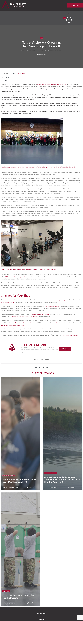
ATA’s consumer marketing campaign (55, 300)
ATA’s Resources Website (8, 329)
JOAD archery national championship (14, 277)
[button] (67, 13)
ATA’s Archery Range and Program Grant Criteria (24, 316)
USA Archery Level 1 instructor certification (20, 323)
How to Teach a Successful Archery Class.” (12, 325)
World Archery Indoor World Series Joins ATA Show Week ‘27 (19, 480)
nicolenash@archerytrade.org (70, 335)
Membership (41, 619)
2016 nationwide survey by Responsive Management (51, 84)
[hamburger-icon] (64, 18)
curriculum (55, 323)
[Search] (68, 20)
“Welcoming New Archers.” (8, 302)
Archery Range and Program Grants (39, 314)
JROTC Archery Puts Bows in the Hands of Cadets (18, 596)
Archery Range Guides (52, 306)
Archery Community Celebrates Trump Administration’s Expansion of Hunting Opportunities (62, 479)
